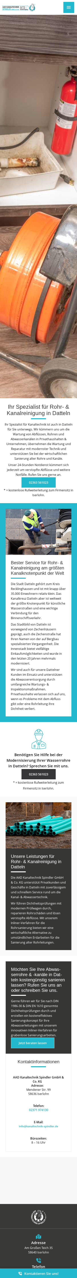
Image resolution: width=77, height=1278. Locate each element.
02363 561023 (38, 482)
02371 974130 (38, 1110)
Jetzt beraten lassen (33, 1043)
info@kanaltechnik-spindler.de (38, 1126)
